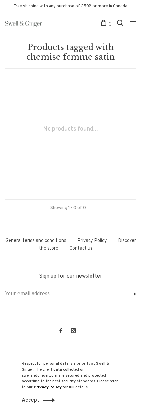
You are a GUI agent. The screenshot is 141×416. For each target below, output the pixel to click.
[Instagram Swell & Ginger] (73, 331)
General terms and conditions (35, 241)
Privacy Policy (92, 241)
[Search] (121, 24)
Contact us (81, 249)
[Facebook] (61, 331)
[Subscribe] (128, 294)
